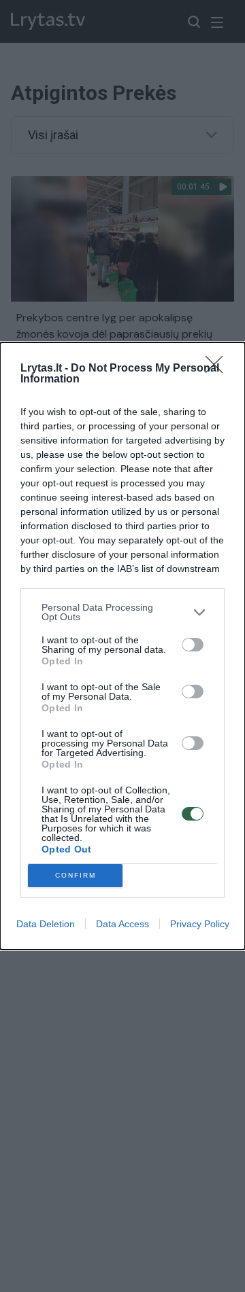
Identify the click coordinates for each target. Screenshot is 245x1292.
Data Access (122, 923)
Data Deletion (45, 923)
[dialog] (122, 646)
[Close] (218, 369)
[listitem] (122, 612)
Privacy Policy (199, 923)
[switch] (192, 644)
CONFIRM (75, 875)
